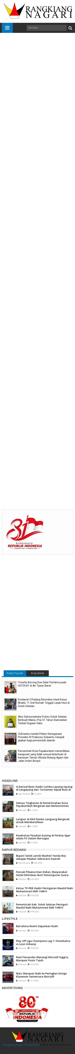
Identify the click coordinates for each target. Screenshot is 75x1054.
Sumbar (43, 424)
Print (24, 67)
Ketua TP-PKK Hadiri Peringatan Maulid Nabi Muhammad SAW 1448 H (44, 889)
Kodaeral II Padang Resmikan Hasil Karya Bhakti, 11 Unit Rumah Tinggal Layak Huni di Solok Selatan (44, 703)
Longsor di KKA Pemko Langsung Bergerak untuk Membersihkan (43, 820)
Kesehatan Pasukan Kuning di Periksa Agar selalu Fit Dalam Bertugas (43, 837)
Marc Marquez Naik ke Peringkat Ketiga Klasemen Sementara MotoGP (41, 975)
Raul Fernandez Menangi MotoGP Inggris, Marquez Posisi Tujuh (42, 958)
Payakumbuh (29, 424)
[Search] (70, 28)
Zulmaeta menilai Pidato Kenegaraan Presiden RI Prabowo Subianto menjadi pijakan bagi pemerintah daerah (41, 737)
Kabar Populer (15, 673)
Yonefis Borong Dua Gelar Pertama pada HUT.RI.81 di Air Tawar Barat (42, 684)
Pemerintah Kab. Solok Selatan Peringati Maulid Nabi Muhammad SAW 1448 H (42, 906)
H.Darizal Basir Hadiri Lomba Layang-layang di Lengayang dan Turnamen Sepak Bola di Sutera (44, 790)
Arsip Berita (37, 673)
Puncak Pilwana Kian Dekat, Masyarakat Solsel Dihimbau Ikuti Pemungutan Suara (42, 873)
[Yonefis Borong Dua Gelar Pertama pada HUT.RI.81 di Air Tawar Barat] (10, 687)
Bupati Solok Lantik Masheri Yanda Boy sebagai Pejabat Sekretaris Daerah (41, 857)
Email (36, 67)
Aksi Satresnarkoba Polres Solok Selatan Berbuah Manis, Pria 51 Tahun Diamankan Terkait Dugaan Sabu (42, 720)
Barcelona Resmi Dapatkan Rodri (37, 926)
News (16, 424)
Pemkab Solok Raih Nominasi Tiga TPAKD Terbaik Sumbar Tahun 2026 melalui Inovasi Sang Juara (36, 483)
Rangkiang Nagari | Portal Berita (21, 1044)
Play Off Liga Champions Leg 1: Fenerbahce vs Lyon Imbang (43, 942)
